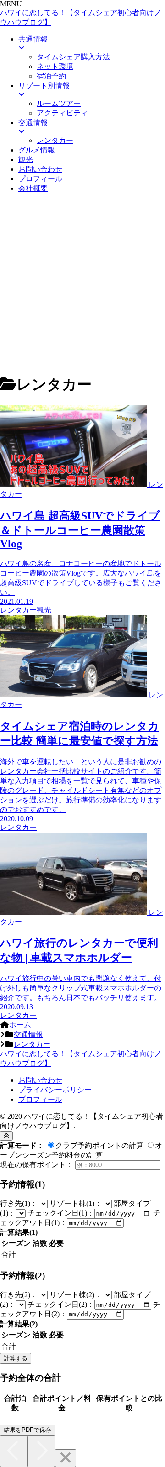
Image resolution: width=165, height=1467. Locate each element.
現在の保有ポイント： (36, 1164)
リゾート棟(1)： (76, 1203)
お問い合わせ (40, 1080)
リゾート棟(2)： (76, 1295)
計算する (16, 1358)
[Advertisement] (82, 283)
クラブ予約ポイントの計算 (99, 1145)
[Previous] (14, 1451)
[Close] (65, 1458)
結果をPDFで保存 (27, 1429)
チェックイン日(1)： (61, 1213)
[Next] (41, 1451)
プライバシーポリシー (55, 1090)
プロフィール (40, 1099)
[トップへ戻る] (6, 1136)
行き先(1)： (19, 1203)
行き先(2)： (19, 1295)
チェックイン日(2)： (61, 1304)
